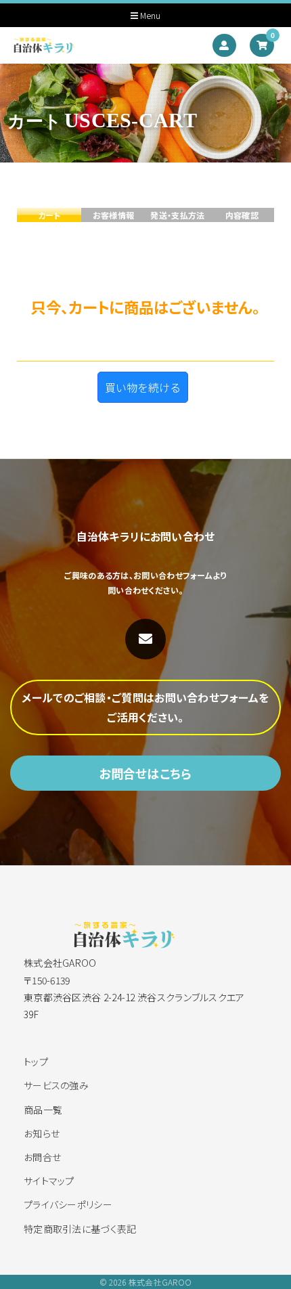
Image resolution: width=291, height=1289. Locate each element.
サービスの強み (56, 1085)
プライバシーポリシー (68, 1204)
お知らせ (42, 1133)
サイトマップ (49, 1180)
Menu (149, 15)
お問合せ (42, 1157)
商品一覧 (43, 1109)
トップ (36, 1061)
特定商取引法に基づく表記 (80, 1229)
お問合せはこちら (145, 773)
